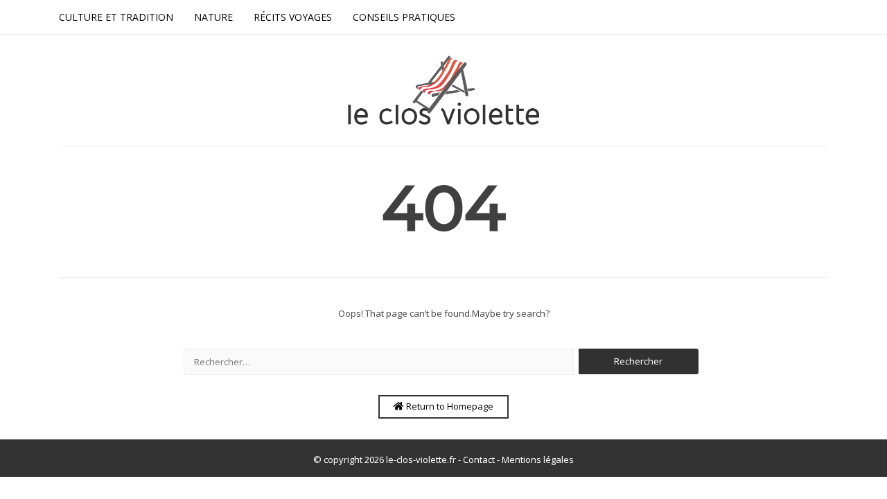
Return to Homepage (448, 406)
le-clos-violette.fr (421, 459)
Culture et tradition (116, 17)
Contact (479, 459)
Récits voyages (293, 17)
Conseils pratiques (404, 17)
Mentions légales (538, 459)
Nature (213, 17)
